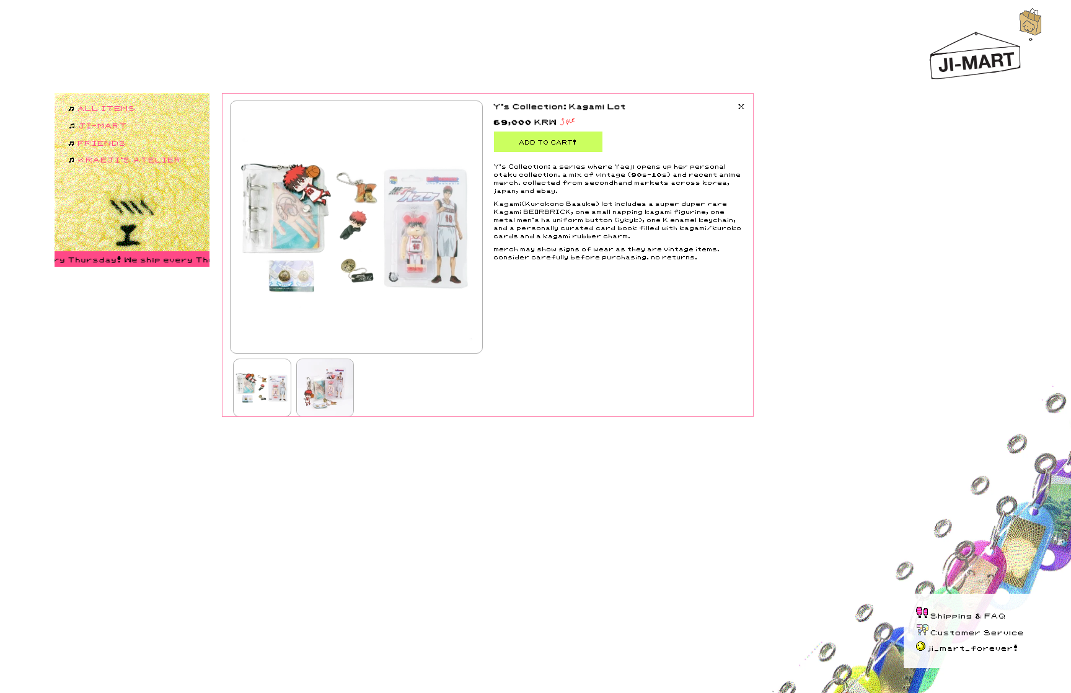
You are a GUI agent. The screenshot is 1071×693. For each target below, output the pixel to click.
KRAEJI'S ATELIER (130, 159)
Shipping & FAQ (969, 615)
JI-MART (103, 125)
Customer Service (978, 632)
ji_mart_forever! (973, 647)
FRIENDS (102, 142)
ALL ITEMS (107, 107)
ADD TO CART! (548, 142)
